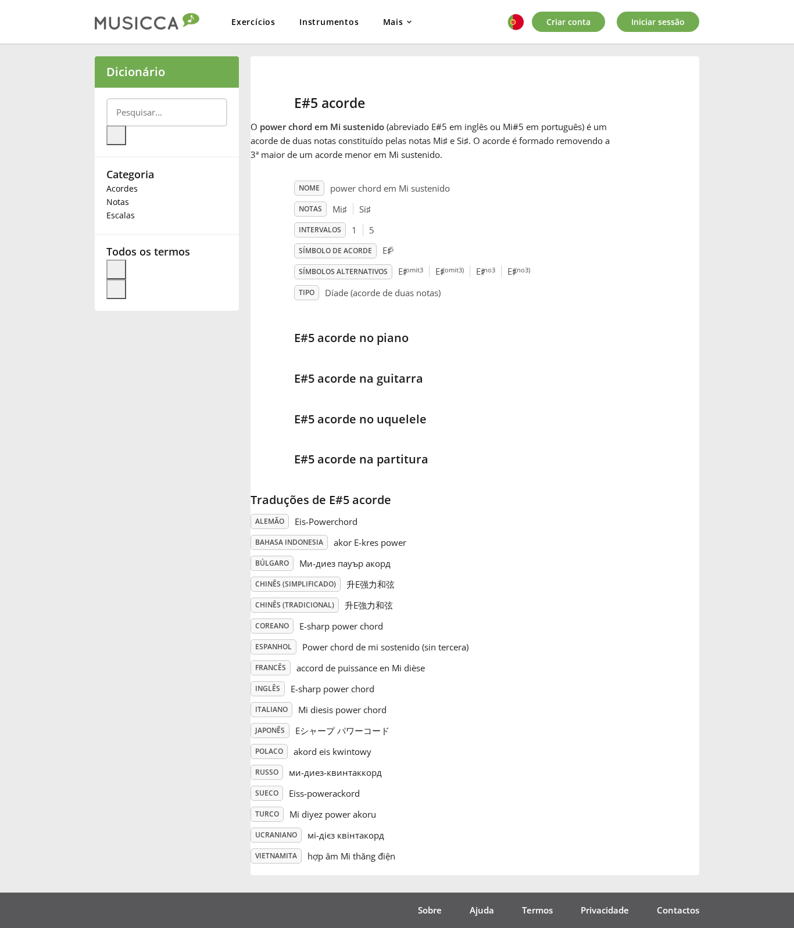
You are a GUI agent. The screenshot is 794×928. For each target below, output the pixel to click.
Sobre (430, 910)
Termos (537, 910)
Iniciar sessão (658, 21)
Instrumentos (329, 21)
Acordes (122, 188)
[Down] (116, 289)
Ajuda (482, 910)
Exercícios (253, 21)
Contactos (678, 910)
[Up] (116, 269)
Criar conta (568, 21)
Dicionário (135, 72)
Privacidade (605, 910)
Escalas (120, 215)
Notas (117, 201)
